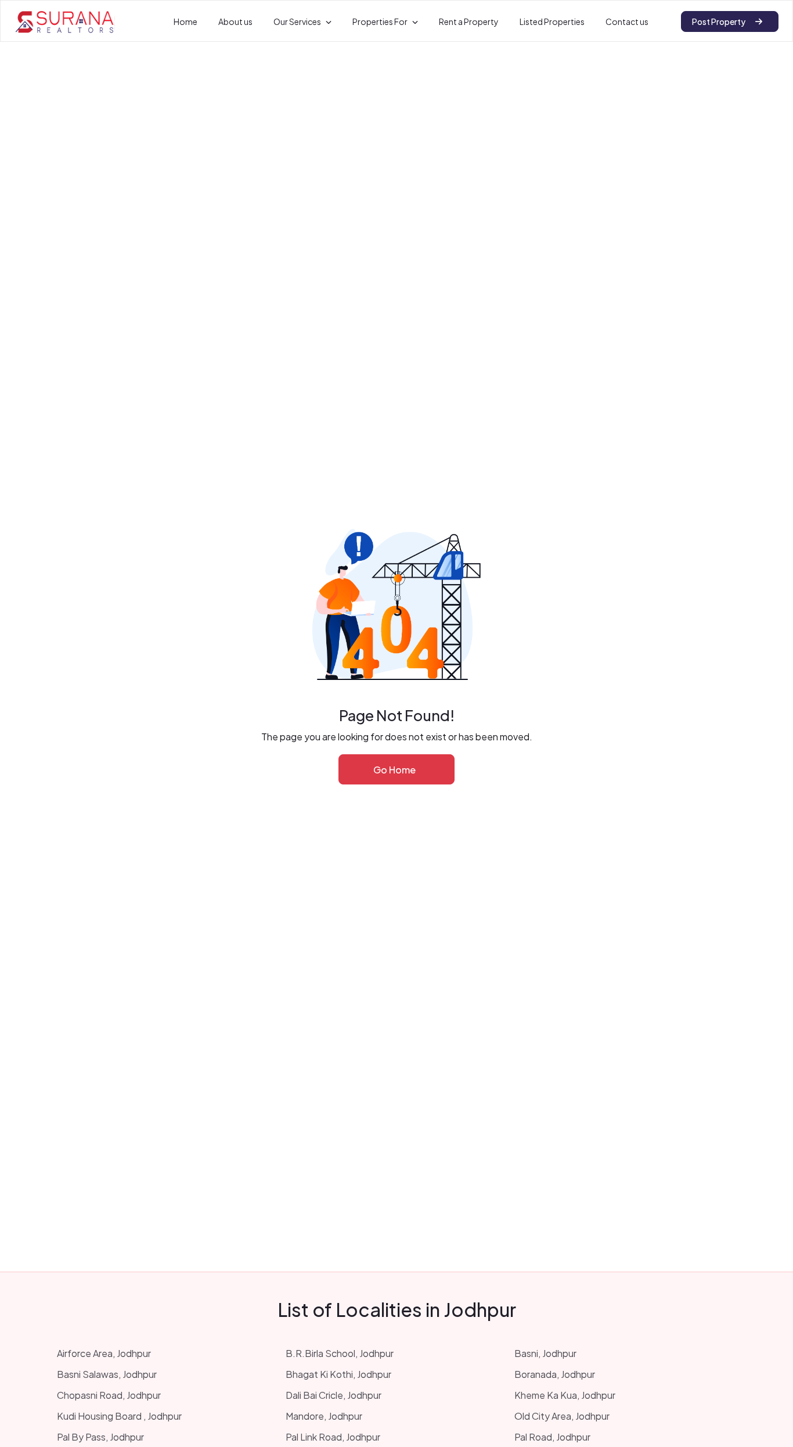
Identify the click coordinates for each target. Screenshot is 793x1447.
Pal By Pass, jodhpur (100, 1437)
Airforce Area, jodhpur (104, 1353)
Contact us (626, 21)
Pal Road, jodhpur (552, 1437)
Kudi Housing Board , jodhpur (119, 1416)
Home (185, 21)
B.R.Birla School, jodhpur (340, 1353)
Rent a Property (469, 21)
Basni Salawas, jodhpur (107, 1374)
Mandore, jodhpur (324, 1416)
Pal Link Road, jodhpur (333, 1437)
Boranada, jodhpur (554, 1374)
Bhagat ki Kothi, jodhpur (338, 1374)
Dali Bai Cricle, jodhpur (333, 1395)
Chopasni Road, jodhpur (109, 1395)
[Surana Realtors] (65, 21)
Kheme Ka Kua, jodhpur (564, 1395)
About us (235, 21)
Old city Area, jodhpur (562, 1416)
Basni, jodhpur (545, 1353)
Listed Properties (552, 21)
